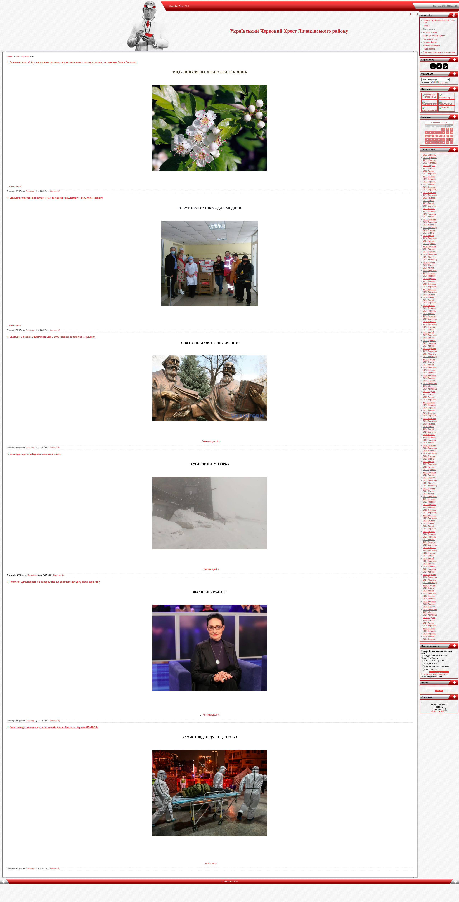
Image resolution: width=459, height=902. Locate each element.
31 (451, 143)
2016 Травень (429, 308)
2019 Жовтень (429, 418)
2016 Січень (428, 297)
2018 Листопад (430, 389)
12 (431, 136)
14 (439, 136)
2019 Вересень (430, 416)
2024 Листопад (430, 582)
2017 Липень (429, 346)
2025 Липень (429, 604)
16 (447, 136)
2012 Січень (428, 168)
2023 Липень (429, 539)
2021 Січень (428, 459)
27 (435, 143)
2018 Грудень (429, 391)
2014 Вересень (430, 254)
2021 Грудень (429, 488)
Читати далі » (15, 186)
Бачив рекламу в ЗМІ (435, 661)
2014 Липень (429, 249)
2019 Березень (430, 400)
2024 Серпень (429, 574)
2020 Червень (429, 440)
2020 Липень (429, 443)
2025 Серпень (429, 607)
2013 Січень (428, 200)
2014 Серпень (429, 252)
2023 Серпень (429, 542)
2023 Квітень (429, 531)
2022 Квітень (429, 499)
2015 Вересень (430, 287)
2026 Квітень (429, 628)
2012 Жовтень (429, 192)
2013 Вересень (430, 222)
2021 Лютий (428, 461)
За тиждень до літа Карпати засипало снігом (35, 454)
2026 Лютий (428, 623)
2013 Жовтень (429, 225)
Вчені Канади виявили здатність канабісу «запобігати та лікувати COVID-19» (54, 727)
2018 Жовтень (429, 386)
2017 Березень (430, 335)
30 (447, 143)
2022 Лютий (428, 494)
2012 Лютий (428, 171)
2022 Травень (429, 502)
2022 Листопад (430, 518)
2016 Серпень (429, 316)
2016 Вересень (430, 319)
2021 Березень (430, 464)
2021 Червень (429, 472)
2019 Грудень (429, 424)
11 (427, 136)
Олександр (30, 191)
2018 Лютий (428, 365)
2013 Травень (429, 211)
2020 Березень (430, 432)
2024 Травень (429, 566)
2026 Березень (430, 626)
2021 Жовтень (429, 483)
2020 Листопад (430, 453)
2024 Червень (429, 569)
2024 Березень (430, 561)
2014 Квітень (429, 241)
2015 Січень (428, 265)
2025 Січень (428, 588)
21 (439, 139)
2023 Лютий (428, 526)
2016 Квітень (429, 305)
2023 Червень (429, 537)
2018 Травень (429, 373)
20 (435, 139)
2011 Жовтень (429, 160)
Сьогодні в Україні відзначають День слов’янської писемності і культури (52, 336)
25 (427, 143)
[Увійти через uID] (433, 66)
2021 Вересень (430, 480)
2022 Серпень (429, 510)
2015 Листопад (430, 292)
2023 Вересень (430, 545)
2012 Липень (429, 184)
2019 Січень (428, 394)
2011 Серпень (429, 155)
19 (431, 139)
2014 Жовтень (429, 257)
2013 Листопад (430, 227)
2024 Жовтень (429, 580)
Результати (426, 674)
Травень (26, 57)
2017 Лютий (428, 332)
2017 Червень (429, 343)
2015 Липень (429, 281)
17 (451, 136)
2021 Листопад (430, 486)
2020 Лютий (428, 429)
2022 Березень (430, 496)
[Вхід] (417, 14)
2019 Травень (429, 405)
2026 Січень (428, 620)
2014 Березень (430, 238)
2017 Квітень (429, 338)
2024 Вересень (430, 577)
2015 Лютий (428, 268)
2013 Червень (429, 214)
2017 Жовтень (429, 354)
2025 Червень (429, 601)
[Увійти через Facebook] (439, 66)
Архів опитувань (440, 674)
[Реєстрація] (414, 14)
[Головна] (410, 14)
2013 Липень (429, 217)
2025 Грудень (429, 617)
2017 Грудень (429, 359)
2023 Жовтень (429, 548)
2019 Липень (429, 410)
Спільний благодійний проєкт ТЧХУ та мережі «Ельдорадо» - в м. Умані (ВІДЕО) (56, 197)
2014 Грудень (429, 262)
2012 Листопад (430, 195)
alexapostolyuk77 (439, 711)
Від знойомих (432, 663)
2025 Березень (430, 593)
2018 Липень (429, 378)
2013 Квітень (429, 209)
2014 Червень (429, 246)
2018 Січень (428, 362)
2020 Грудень (429, 456)
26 (431, 143)
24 (451, 139)
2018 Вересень (430, 383)
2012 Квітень (429, 176)
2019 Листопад (430, 421)
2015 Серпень (429, 284)
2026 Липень (429, 636)
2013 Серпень (429, 219)
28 (439, 143)
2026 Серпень (429, 639)
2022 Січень (428, 491)
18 (427, 139)
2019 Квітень (429, 402)
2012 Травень (429, 179)
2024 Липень (429, 572)
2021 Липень (429, 475)
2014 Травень (429, 243)
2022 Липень (429, 507)
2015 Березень (430, 270)
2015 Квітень (429, 273)
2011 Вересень (430, 157)
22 (443, 139)
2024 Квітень (429, 564)
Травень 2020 (439, 123)
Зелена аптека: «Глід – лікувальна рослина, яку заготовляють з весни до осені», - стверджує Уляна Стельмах (73, 62)
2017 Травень (429, 340)
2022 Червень (429, 504)
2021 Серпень (429, 478)
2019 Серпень (429, 413)
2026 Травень (429, 631)
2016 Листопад (430, 324)
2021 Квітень (429, 467)
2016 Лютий (428, 300)
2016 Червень (429, 311)
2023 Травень (429, 534)
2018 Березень (430, 367)
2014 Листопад (430, 260)
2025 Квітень (429, 596)
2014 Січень (428, 233)
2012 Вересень (430, 190)
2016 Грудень (429, 327)
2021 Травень (429, 469)
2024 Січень (428, 556)
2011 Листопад (429, 163)
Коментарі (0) (55, 191)
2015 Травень (429, 276)
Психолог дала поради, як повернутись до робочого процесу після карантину (55, 581)
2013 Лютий (428, 203)
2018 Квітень (429, 370)
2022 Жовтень (429, 515)
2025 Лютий (428, 591)
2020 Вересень (430, 448)
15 (443, 136)
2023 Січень (428, 523)
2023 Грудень (429, 553)
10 (451, 132)
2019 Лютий (428, 397)
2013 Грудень (429, 230)
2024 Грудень (429, 585)
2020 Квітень (429, 435)
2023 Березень (430, 529)
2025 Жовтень (429, 612)
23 (447, 139)
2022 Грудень (429, 521)
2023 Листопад (430, 550)
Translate (443, 83)
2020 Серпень (429, 445)
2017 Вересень (430, 351)
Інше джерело (432, 669)
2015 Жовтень (429, 289)
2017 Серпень (429, 348)
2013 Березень (430, 206)
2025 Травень (429, 599)
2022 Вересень (430, 513)
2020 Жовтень (429, 451)
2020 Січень (428, 426)
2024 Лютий (428, 558)
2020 (18, 57)
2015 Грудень (429, 295)
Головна (9, 57)
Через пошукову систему (437, 666)
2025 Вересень (430, 609)
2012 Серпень (429, 187)
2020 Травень (429, 437)
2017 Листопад (430, 356)
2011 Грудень (429, 165)
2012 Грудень (429, 198)
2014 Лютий (428, 235)
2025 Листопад (430, 615)
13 (435, 136)
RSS (187, 6)
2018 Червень (429, 375)
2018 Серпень (429, 381)
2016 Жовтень (429, 322)
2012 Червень (429, 182)
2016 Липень (429, 313)
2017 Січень (428, 330)
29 (443, 143)
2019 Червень (429, 408)
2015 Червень (429, 278)
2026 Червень (429, 634)
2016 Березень (430, 303)
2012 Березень (430, 174)
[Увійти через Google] (445, 66)
